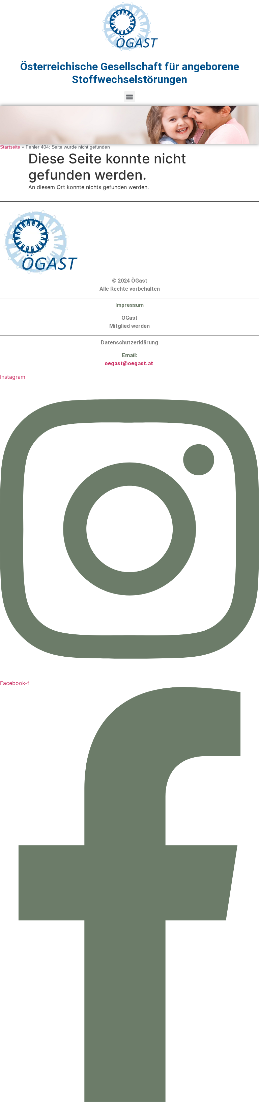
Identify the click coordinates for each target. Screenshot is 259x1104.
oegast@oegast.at (129, 363)
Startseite (10, 147)
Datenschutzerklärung (129, 342)
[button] (129, 96)
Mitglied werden (129, 326)
